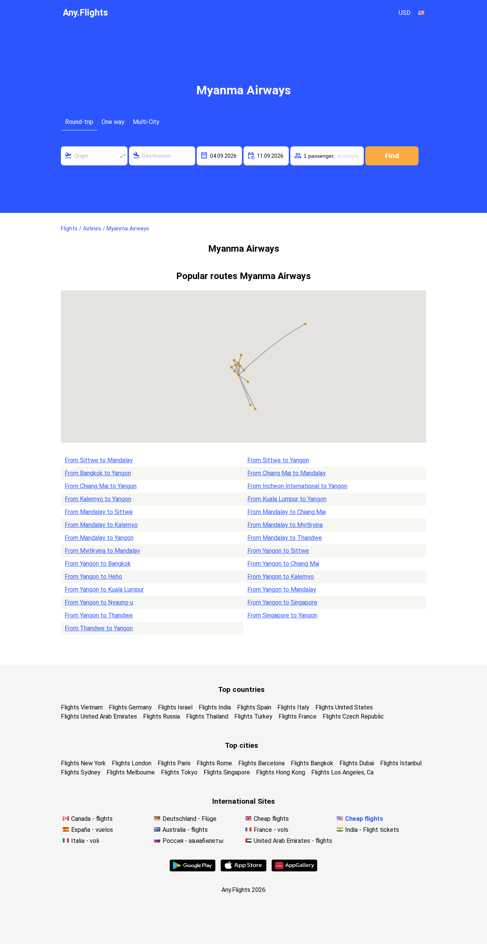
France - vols (271, 829)
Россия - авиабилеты (193, 840)
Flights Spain (254, 707)
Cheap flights (271, 818)
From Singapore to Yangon (282, 615)
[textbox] (94, 155)
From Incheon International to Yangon (297, 486)
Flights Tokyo (179, 772)
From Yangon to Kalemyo (280, 576)
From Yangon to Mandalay (281, 589)
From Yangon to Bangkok (98, 563)
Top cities (241, 745)
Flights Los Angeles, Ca (342, 772)
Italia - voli (85, 840)
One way (113, 121)
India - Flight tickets (372, 829)
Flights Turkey (253, 716)
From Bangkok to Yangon (98, 473)
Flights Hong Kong (280, 772)
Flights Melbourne (131, 772)
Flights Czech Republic (353, 716)
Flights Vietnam (82, 707)
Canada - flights (92, 818)
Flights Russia (161, 716)
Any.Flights (85, 12)
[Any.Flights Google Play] (192, 869)
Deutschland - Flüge (189, 818)
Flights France (298, 716)
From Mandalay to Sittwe (99, 512)
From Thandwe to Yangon (99, 628)
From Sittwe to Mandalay (99, 460)
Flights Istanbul (401, 763)
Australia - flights (185, 829)
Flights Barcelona (261, 763)
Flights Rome (214, 763)
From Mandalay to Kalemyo (101, 524)
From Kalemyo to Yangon (98, 499)
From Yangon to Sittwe (278, 550)
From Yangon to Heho (93, 576)
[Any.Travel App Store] (243, 869)
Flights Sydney (80, 772)
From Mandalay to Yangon (99, 537)
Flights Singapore (227, 772)
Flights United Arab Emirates (99, 716)
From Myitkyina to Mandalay (102, 550)
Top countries (241, 689)
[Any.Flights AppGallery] (294, 869)
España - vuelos (92, 829)
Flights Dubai (356, 763)
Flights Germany (130, 707)
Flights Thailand (207, 716)
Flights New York (83, 763)
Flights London (131, 763)
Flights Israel (175, 707)
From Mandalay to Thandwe (284, 537)
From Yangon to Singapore (282, 602)
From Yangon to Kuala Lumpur (104, 589)
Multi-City (146, 121)
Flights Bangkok (312, 763)
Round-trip (79, 121)
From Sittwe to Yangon (278, 460)
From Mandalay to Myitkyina (285, 524)
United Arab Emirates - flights (293, 840)
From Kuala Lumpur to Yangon (286, 499)
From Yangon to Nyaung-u (99, 602)
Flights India (215, 707)
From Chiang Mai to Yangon (101, 486)
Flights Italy (293, 707)
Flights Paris (174, 763)
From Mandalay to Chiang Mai (286, 512)
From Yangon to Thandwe (99, 615)
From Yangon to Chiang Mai (283, 563)
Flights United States (344, 707)
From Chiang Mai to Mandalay (286, 473)
